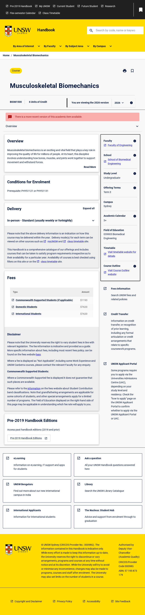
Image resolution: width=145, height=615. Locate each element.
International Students (28, 313)
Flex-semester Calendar (23, 13)
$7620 (83, 306)
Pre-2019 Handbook (21, 6)
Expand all (89, 208)
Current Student (65, 6)
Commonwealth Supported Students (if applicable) (44, 300)
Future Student (90, 6)
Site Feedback (122, 601)
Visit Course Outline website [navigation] (118, 272)
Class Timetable (51, 13)
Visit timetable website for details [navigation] (122, 254)
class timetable (75, 241)
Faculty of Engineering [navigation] (120, 145)
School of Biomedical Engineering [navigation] (119, 161)
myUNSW (53, 241)
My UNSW (44, 6)
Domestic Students (26, 306)
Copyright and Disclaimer (28, 601)
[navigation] (28, 438)
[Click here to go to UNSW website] (18, 31)
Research (110, 6)
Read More (90, 167)
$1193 (83, 300)
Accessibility (93, 601)
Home (6, 55)
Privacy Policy (64, 601)
